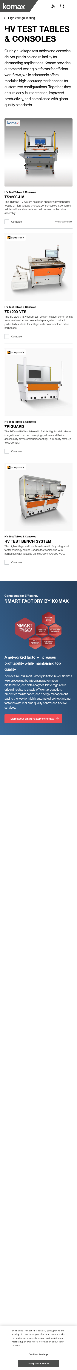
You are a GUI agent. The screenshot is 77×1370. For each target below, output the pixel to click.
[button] (38, 1353)
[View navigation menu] (71, 5)
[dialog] (38, 1348)
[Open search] (62, 5)
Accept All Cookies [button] (38, 1363)
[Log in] (53, 5)
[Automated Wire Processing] (14, 6)
